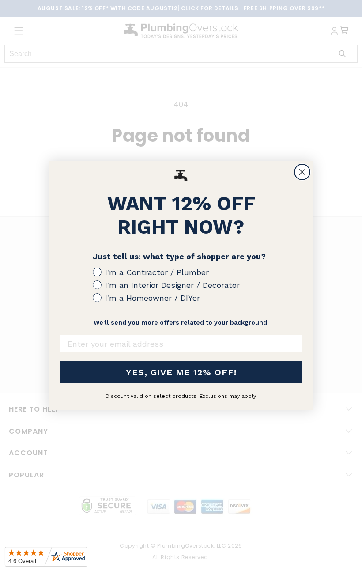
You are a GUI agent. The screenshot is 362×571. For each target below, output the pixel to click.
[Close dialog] (302, 172)
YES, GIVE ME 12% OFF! (181, 372)
